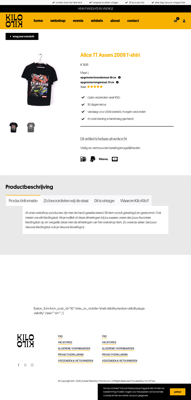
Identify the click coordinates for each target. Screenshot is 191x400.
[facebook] (18, 365)
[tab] (23, 200)
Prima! (177, 391)
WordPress (149, 381)
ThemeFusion (104, 381)
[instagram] (32, 365)
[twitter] (25, 365)
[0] (175, 20)
